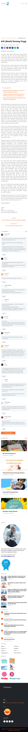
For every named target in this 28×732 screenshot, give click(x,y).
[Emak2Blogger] (4, 661)
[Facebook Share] (2, 48)
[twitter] (12, 721)
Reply (4, 254)
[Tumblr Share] (12, 48)
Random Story (9, 618)
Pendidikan (6, 611)
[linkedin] (10, 721)
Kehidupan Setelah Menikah (10, 511)
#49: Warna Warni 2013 (9, 639)
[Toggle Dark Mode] (21, 3)
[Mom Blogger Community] (4, 674)
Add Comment (9, 433)
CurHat (5, 637)
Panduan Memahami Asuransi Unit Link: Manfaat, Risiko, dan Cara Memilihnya (17, 577)
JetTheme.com (23, 729)
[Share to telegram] (18, 48)
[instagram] (7, 721)
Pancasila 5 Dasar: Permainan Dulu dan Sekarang (15, 619)
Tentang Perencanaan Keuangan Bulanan (14, 473)
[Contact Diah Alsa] (12, 535)
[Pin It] (7, 48)
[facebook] (4, 721)
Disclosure (10, 730)
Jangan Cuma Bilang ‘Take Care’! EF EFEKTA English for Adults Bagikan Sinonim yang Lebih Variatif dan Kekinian (17, 590)
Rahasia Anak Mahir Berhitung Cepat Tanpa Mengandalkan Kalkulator (16, 596)
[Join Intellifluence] (13, 702)
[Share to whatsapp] (15, 48)
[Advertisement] (14, 20)
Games (5, 618)
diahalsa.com (12, 729)
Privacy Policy (17, 730)
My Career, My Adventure (9, 453)
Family (8, 637)
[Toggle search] (24, 3)
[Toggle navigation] (26, 4)
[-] (17, 3)
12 (18, 45)
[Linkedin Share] (10, 48)
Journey (11, 637)
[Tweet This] (5, 48)
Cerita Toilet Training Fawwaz (10, 492)
